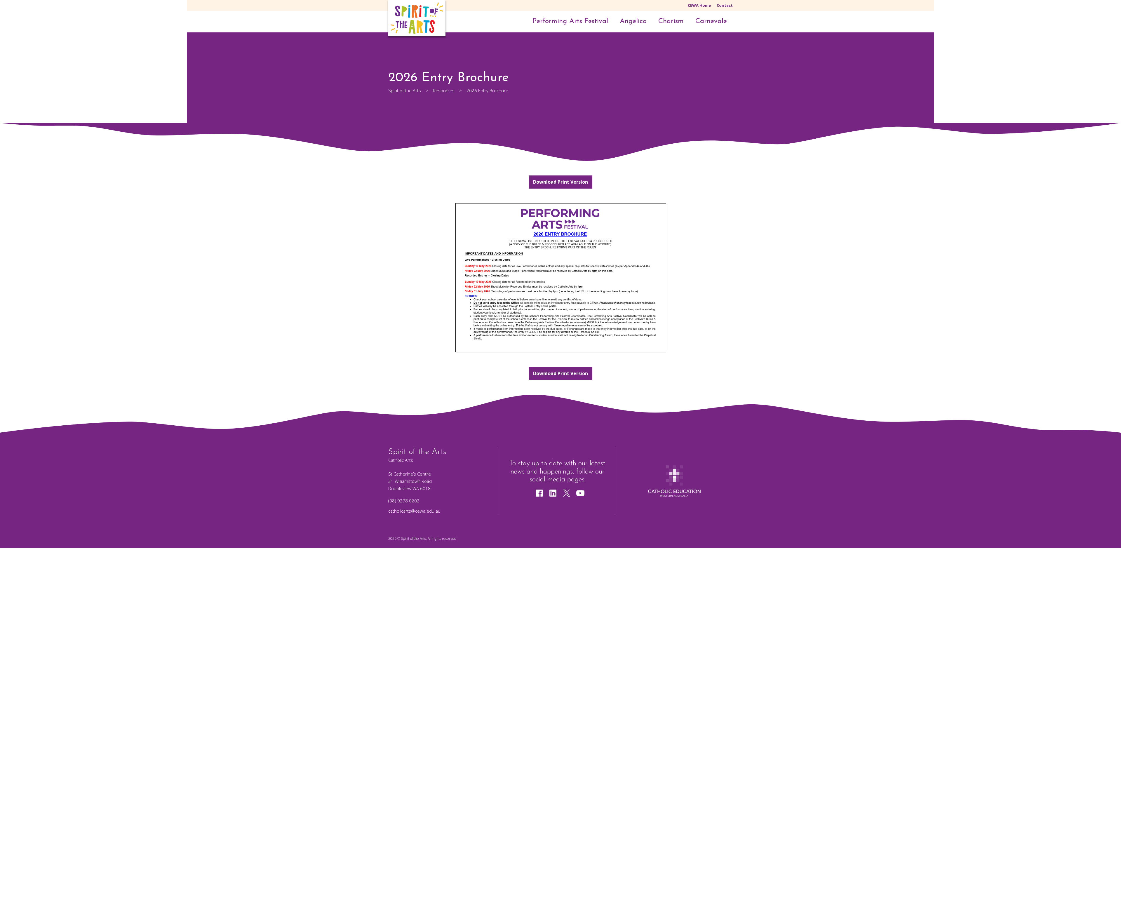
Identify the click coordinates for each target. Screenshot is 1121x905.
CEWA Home (699, 5)
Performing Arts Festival (570, 21)
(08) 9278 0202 (403, 501)
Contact (725, 5)
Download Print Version (560, 182)
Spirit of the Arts (413, 538)
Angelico (633, 21)
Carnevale (711, 21)
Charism (671, 21)
